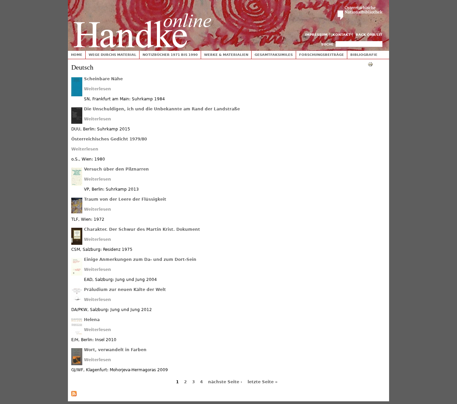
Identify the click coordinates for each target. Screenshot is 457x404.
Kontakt (342, 34)
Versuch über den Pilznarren (116, 169)
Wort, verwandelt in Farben (115, 349)
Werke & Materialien (226, 55)
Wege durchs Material (112, 55)
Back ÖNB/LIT (369, 34)
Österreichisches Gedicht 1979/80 (109, 139)
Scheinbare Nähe (103, 79)
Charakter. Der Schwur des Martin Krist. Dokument (142, 229)
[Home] (142, 24)
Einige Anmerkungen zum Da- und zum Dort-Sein (140, 259)
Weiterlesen (97, 89)
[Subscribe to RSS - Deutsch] (74, 395)
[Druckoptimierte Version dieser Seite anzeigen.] (370, 64)
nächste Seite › (225, 382)
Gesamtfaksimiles (274, 55)
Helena (92, 319)
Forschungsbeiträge (321, 55)
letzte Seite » (263, 382)
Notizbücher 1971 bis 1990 (170, 55)
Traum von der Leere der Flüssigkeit (125, 199)
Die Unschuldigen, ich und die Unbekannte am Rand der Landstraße (162, 109)
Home (76, 55)
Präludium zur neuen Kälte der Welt (125, 289)
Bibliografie (363, 55)
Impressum (316, 34)
